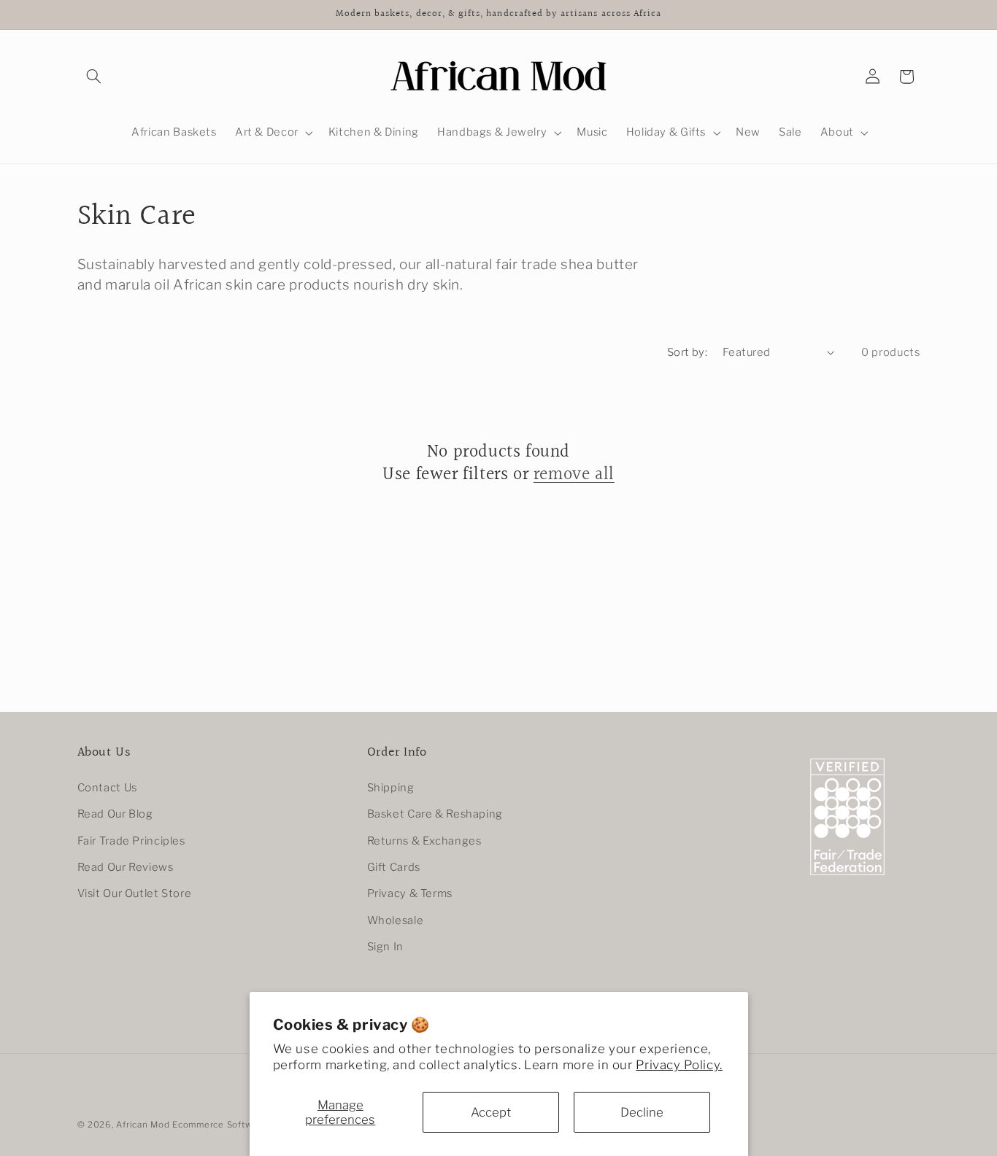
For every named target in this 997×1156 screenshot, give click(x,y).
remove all (574, 475)
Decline (641, 1112)
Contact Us (107, 787)
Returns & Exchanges (424, 840)
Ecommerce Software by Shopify (243, 1125)
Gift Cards (393, 867)
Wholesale (395, 920)
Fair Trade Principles (131, 840)
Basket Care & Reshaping (435, 814)
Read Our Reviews (125, 867)
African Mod (142, 1125)
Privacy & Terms (410, 893)
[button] (94, 76)
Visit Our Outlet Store (134, 893)
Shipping (391, 787)
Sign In (385, 946)
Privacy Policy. (679, 1065)
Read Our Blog (115, 814)
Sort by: (687, 352)
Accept (491, 1112)
